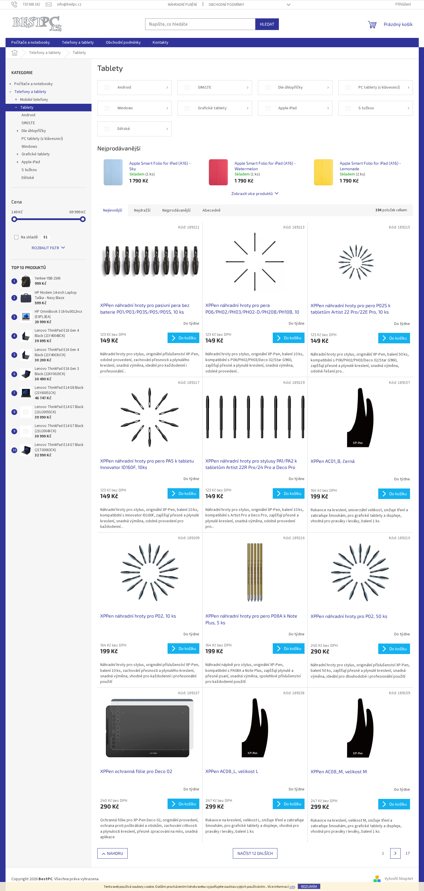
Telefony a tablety (30, 92)
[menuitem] (31, 42)
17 (408, 853)
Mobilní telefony (34, 100)
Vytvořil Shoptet (399, 879)
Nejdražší (142, 210)
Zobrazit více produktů (252, 193)
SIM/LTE (28, 123)
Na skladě (34, 237)
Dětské (28, 178)
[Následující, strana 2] (395, 853)
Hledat (267, 24)
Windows (29, 147)
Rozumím (309, 886)
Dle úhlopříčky (34, 131)
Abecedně (212, 210)
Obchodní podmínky (226, 4)
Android (28, 115)
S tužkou (29, 170)
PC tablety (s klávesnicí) (42, 139)
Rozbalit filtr (45, 248)
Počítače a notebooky (33, 84)
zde (292, 886)
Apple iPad (31, 162)
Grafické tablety (36, 154)
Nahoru (115, 853)
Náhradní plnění (182, 4)
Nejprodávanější (176, 210)
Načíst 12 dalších (255, 853)
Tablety (27, 107)
